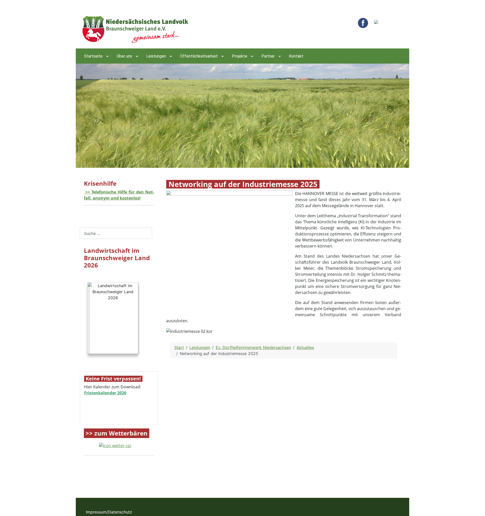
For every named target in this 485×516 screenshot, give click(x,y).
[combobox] (116, 233)
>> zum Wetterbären (117, 433)
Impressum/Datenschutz (109, 511)
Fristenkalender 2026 (105, 393)
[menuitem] (96, 56)
